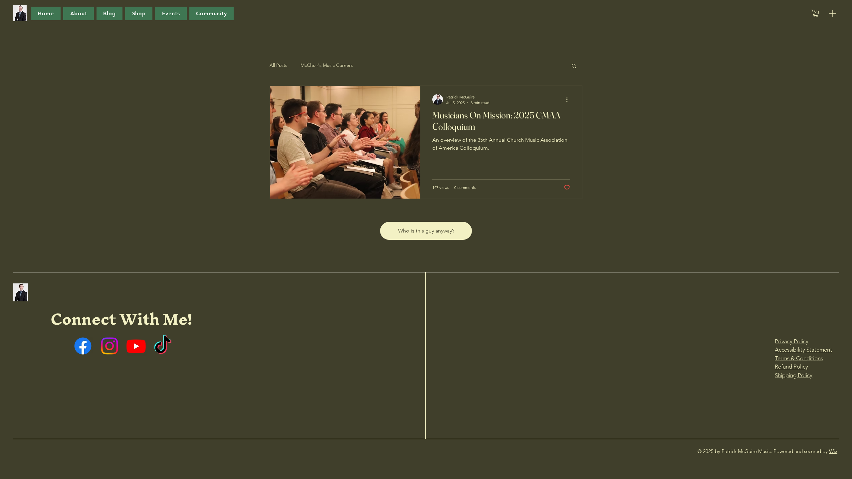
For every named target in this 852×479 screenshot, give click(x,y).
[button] (815, 13)
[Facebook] (83, 346)
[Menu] (833, 13)
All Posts (278, 65)
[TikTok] (162, 346)
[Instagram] (109, 346)
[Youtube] (136, 346)
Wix (833, 451)
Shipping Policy (793, 375)
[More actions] (569, 99)
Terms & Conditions (799, 358)
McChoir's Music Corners (327, 65)
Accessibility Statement (803, 349)
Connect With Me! (121, 319)
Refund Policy (791, 366)
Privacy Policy (791, 341)
